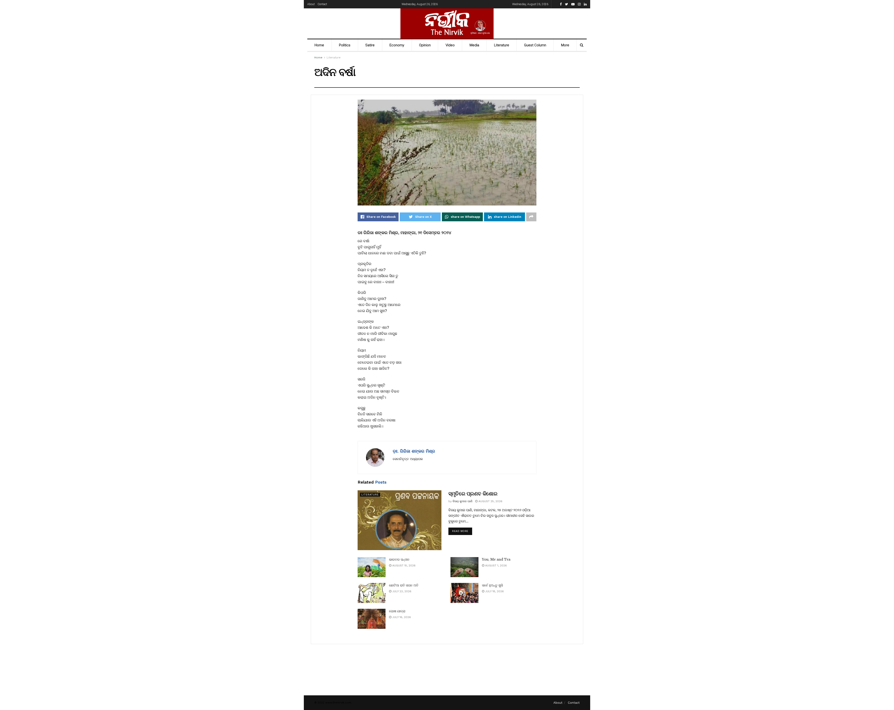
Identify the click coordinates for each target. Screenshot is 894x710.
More (565, 45)
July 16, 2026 (401, 617)
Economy (396, 45)
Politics (344, 45)
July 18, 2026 (494, 591)
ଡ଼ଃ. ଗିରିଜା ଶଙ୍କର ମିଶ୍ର (414, 451)
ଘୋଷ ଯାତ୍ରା (397, 611)
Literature (501, 45)
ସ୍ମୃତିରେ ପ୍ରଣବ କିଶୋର (472, 494)
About (311, 4)
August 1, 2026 (495, 565)
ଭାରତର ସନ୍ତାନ (399, 559)
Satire (370, 45)
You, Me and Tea (496, 559)
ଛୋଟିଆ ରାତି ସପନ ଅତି (403, 585)
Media (474, 45)
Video (450, 45)
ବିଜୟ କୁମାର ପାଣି (462, 501)
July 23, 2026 (401, 591)
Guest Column (535, 45)
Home (319, 45)
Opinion (425, 45)
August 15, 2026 (403, 565)
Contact (322, 4)
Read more (460, 531)
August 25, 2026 (489, 501)
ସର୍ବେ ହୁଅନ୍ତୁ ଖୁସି (492, 585)
